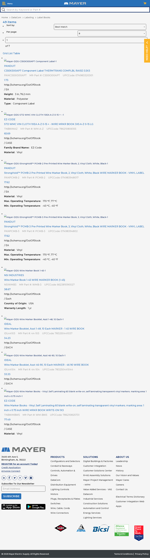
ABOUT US (122, 457)
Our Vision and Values (127, 475)
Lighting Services (92, 517)
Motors (54, 494)
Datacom (88, 494)
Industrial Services (93, 499)
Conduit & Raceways (61, 466)
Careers (120, 484)
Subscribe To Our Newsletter (17, 483)
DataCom (55, 480)
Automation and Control (96, 508)
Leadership (122, 461)
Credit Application (11, 467)
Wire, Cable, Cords (60, 508)
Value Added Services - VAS (97, 489)
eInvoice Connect (10, 471)
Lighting (55, 489)
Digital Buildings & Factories (98, 461)
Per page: (11, 32)
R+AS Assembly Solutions (96, 475)
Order (145, 106)
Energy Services (91, 513)
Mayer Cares (122, 480)
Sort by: (10, 25)
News (119, 466)
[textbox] (75, 9)
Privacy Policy (142, 554)
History (120, 470)
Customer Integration (94, 466)
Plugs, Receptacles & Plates (65, 499)
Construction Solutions (95, 503)
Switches (55, 503)
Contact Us (122, 489)
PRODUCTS (58, 457)
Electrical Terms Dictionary (130, 496)
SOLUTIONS (90, 457)
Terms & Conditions (123, 554)
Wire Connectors (60, 513)
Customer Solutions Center (97, 470)
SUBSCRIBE (11, 496)
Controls (64, 489)
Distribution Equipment (63, 484)
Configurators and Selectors (65, 461)
